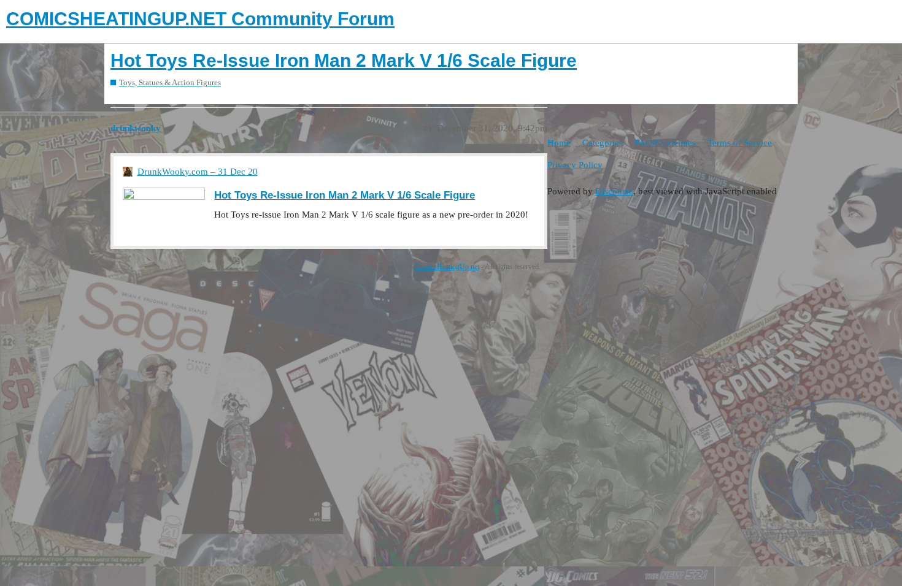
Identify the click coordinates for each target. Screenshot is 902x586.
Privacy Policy (575, 165)
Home (559, 143)
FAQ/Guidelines (665, 143)
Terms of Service (739, 143)
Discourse (614, 191)
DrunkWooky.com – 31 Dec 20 (197, 172)
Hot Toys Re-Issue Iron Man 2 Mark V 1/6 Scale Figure (343, 60)
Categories (602, 143)
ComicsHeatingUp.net (447, 266)
